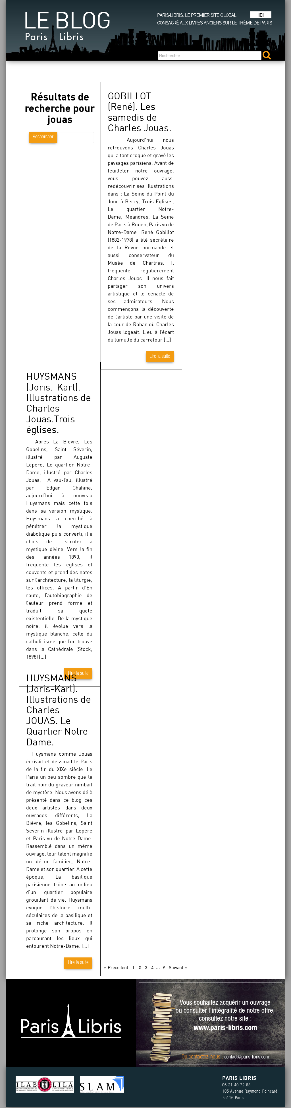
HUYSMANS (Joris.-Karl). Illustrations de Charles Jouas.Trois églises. (58, 402)
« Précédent (116, 967)
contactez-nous (204, 1057)
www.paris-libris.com (225, 1028)
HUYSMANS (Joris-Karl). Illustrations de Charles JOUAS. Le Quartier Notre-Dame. (59, 709)
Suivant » (178, 967)
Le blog (67, 28)
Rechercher (43, 137)
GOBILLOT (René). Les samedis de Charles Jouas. (139, 111)
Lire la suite (159, 356)
